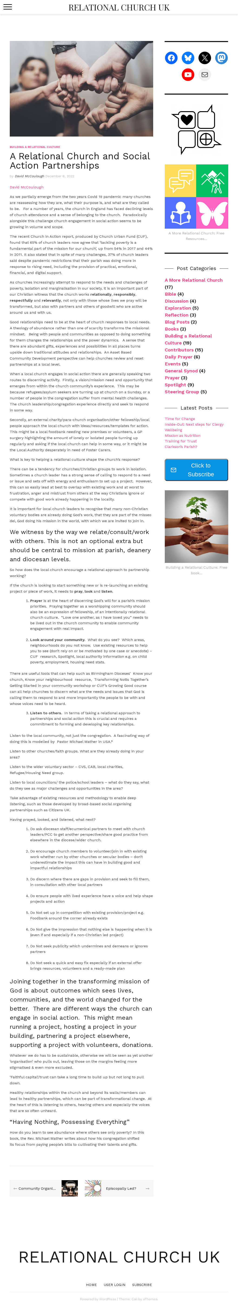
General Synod (181, 371)
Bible (170, 294)
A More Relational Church (194, 280)
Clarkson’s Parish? (181, 446)
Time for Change (180, 419)
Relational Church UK (119, 7)
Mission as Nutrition (182, 435)
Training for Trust (181, 441)
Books (172, 329)
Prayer (172, 378)
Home (91, 1285)
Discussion (176, 301)
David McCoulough (29, 176)
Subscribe (142, 1285)
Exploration (178, 308)
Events (173, 364)
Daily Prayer (178, 357)
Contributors (179, 350)
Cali (134, 1299)
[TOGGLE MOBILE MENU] (7, 7)
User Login (115, 1285)
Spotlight (175, 384)
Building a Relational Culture (35, 147)
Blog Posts (177, 322)
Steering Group (182, 391)
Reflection (176, 315)
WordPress (107, 1299)
